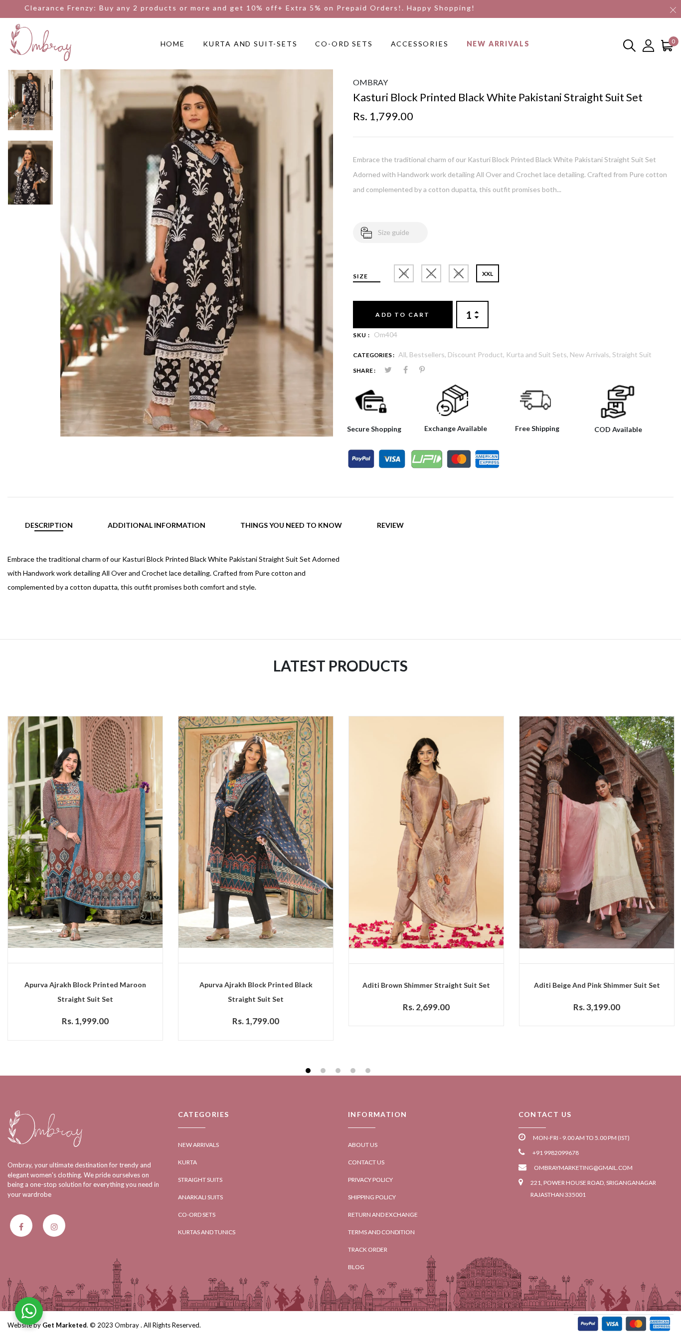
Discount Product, (477, 354)
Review (390, 525)
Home (173, 43)
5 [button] (369, 1072)
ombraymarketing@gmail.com (583, 1167)
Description (49, 525)
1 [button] (309, 1072)
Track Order (367, 1249)
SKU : (361, 335)
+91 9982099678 (555, 1152)
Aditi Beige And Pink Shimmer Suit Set (597, 985)
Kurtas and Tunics (206, 1232)
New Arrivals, (591, 354)
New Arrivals (498, 43)
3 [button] (339, 1072)
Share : (364, 370)
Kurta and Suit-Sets (250, 43)
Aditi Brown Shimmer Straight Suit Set (426, 985)
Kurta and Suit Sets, (538, 354)
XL (458, 273)
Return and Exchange (383, 1214)
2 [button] (324, 1072)
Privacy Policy (370, 1179)
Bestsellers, (428, 354)
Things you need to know (291, 525)
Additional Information (156, 525)
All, (403, 354)
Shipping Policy (372, 1197)
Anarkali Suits (200, 1197)
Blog (356, 1267)
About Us (362, 1144)
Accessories (420, 43)
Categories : (373, 355)
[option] (30, 104)
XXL (487, 273)
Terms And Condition (381, 1232)
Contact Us (366, 1162)
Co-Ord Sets (343, 43)
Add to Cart (402, 314)
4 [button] (354, 1072)
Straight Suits (200, 1179)
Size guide (393, 232)
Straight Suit (632, 354)
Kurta (187, 1162)
